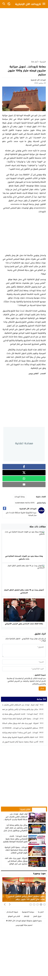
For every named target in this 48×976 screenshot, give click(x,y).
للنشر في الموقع (14, 916)
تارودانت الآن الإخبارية (28, 4)
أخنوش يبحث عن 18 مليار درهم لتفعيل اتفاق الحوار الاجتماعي (24, 591)
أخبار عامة (34, 61)
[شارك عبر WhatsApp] (24, 478)
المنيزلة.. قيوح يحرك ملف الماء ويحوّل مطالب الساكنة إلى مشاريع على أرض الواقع (16, 861)
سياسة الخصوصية (28, 911)
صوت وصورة (39, 873)
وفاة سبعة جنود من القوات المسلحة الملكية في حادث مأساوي (24, 557)
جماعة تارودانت (19, 496)
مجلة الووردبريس (21, 925)
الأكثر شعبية (25, 809)
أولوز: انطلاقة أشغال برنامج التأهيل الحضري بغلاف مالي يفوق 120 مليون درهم (26, 898)
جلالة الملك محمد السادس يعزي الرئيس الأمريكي (24, 623)
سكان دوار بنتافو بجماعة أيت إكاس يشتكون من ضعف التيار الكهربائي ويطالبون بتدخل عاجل (15, 827)
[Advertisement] (24, 33)
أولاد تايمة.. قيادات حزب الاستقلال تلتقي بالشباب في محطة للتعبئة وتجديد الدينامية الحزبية (16, 818)
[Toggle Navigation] (44, 4)
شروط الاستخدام (12, 911)
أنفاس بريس (34, 373)
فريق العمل (37, 916)
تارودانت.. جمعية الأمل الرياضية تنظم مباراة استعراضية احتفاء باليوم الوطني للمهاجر (16, 850)
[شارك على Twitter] (24, 472)
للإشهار (26, 916)
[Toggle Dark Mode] (9, 4)
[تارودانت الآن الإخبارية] (41, 513)
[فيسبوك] (4, 508)
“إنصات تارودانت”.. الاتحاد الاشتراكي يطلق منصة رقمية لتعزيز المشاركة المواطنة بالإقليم (15, 839)
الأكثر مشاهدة (39, 809)
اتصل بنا (41, 911)
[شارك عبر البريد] (24, 484)
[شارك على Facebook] (24, 466)
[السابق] (4, 904)
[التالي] (9, 904)
